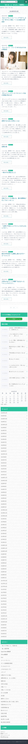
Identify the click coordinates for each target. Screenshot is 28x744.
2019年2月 (3, 539)
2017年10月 (4, 586)
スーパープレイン (5, 660)
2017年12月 (4, 580)
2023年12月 (4, 424)
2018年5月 (3, 566)
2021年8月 (3, 457)
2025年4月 (3, 415)
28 (10, 402)
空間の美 (4, 146)
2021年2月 (3, 471)
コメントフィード (5, 735)
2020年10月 (4, 480)
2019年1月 (3, 542)
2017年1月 (3, 613)
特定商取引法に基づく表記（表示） (10, 701)
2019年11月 (4, 513)
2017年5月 (3, 601)
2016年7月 (3, 630)
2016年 (6, 7)
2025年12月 (4, 412)
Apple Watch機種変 (6, 651)
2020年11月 (4, 477)
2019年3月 (3, 536)
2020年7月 (3, 489)
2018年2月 (3, 574)
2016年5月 (3, 636)
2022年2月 (3, 451)
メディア (3, 672)
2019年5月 (3, 530)
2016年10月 (4, 621)
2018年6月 (3, 563)
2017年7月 (3, 595)
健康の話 (3, 681)
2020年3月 (3, 501)
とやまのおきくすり (6, 669)
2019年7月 (3, 524)
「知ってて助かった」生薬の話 (9, 645)
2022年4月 (3, 448)
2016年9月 (3, 624)
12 (2, 398)
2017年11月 (4, 583)
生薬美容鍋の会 (5, 707)
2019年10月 (4, 515)
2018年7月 (3, 560)
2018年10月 (4, 551)
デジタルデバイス (5, 666)
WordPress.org (4, 737)
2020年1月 (3, 507)
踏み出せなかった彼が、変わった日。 (17, 347)
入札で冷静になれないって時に (17, 377)
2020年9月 (3, 483)
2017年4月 (3, 604)
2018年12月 (4, 545)
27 (6, 402)
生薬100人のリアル (6, 704)
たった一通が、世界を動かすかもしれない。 (17, 341)
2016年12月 (4, 616)
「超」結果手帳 (5, 648)
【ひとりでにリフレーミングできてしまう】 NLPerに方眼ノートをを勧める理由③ (14, 19)
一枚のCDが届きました (9, 172)
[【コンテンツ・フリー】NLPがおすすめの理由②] (14, 68)
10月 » (5, 404)
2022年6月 (3, 445)
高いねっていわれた (14, 359)
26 (2, 402)
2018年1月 (3, 577)
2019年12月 (4, 510)
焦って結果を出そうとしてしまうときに (17, 384)
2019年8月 (3, 521)
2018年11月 (4, 548)
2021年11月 (4, 454)
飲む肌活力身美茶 (5, 722)
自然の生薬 (4, 713)
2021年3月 (3, 468)
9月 (9, 7)
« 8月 (2, 404)
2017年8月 (3, 592)
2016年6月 (3, 633)
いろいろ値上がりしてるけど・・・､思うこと (16, 334)
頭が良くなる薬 (5, 719)
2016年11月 (4, 619)
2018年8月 (3, 557)
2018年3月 (3, 571)
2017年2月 (3, 610)
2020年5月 (3, 495)
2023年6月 (3, 433)
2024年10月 (4, 418)
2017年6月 (3, 598)
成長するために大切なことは (10, 121)
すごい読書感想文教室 (6, 663)
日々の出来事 (4, 692)
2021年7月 (3, 460)
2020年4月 (3, 498)
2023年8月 (3, 427)
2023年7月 (3, 430)
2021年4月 (3, 465)
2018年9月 (3, 554)
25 (25, 400)
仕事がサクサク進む (6, 675)
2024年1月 (3, 421)
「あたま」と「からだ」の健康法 (14, 5)
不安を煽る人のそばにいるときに (17, 353)
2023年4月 (3, 439)
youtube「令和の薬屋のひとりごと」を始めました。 (17, 328)
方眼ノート (4, 686)
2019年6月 (3, 527)
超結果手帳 (4, 716)
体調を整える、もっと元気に (8, 678)
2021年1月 (3, 474)
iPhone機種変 (4, 654)
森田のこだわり (5, 698)
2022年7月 (3, 442)
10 (21, 397)
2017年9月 (3, 589)
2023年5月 (3, 436)
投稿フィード (4, 733)
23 (17, 400)
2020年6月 (3, 492)
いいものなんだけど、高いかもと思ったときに (17, 366)
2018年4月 (3, 568)
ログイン (3, 731)
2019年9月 (3, 518)
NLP (2, 657)
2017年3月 (3, 607)
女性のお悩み (4, 684)
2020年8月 (3, 486)
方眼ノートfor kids (5, 689)
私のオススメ (4, 710)
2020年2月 (3, 504)
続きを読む (6, 37)
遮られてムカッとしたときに (16, 371)
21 (10, 400)
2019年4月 (3, 533)
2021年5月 (3, 463)
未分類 (2, 695)
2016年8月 (3, 627)
